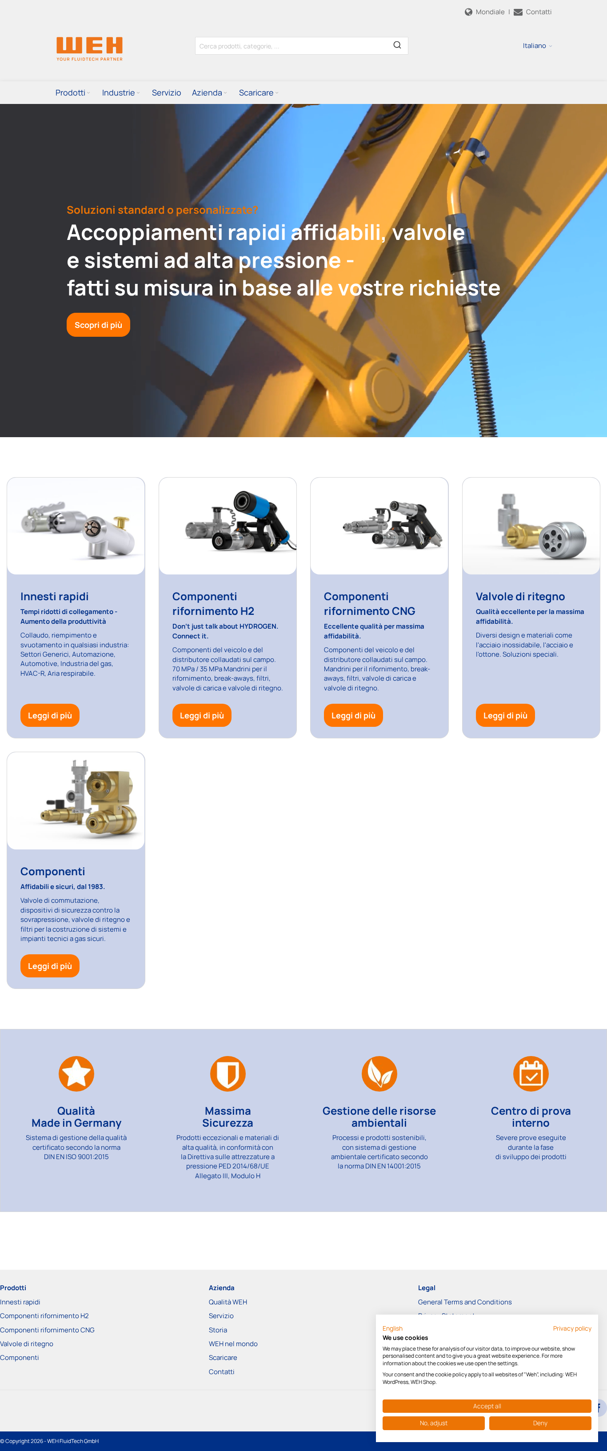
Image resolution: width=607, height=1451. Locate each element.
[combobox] (301, 46)
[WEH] (89, 48)
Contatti (222, 1371)
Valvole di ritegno (26, 1343)
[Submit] (397, 44)
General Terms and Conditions (465, 1302)
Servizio (221, 1315)
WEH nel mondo (233, 1343)
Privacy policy (572, 1328)
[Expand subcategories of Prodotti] (88, 93)
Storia (218, 1330)
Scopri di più (98, 324)
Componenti (19, 1357)
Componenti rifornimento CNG (47, 1330)
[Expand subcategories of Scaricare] (277, 93)
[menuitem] (73, 92)
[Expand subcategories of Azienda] (225, 93)
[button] (538, 46)
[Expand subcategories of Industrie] (138, 93)
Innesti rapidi (20, 1302)
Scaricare (223, 1357)
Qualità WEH (228, 1302)
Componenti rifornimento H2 (44, 1315)
